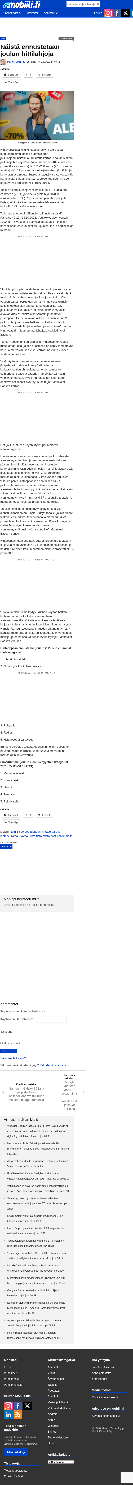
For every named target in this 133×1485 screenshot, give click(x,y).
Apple (51, 1419)
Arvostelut (54, 1367)
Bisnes (52, 1431)
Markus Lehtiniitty (16, 62)
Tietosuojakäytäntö (15, 1470)
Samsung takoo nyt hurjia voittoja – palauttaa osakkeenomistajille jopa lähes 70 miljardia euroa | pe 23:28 (37, 1203)
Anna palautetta (101, 1373)
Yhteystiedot (99, 1378)
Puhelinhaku (12, 1378)
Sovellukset (55, 1396)
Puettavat (53, 1390)
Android (52, 1414)
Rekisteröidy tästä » (53, 1065)
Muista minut (11, 1043)
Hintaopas (6, 846)
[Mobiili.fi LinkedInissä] (8, 1414)
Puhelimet (10, 1373)
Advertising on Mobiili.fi (106, 1415)
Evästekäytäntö (13, 1476)
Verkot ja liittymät (58, 1402)
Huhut (51, 1443)
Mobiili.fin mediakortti (105, 1397)
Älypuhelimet (56, 1378)
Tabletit (52, 1384)
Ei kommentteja (66, 39)
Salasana (6, 1031)
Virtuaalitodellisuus (59, 1408)
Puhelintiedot (10, 13)
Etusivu (8, 1367)
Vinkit (51, 1373)
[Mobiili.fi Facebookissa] (117, 13)
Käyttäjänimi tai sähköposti (17, 1019)
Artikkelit (50, 13)
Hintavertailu (32, 13)
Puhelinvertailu (13, 1384)
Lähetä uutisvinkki (103, 1367)
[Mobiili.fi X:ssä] (125, 13)
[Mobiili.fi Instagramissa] (108, 13)
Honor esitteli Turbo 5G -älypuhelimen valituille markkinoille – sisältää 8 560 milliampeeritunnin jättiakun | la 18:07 (38, 1148)
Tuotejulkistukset (58, 1437)
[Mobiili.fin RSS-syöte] (18, 1414)
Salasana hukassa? (13, 1058)
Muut (3, 38)
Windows (53, 1425)
